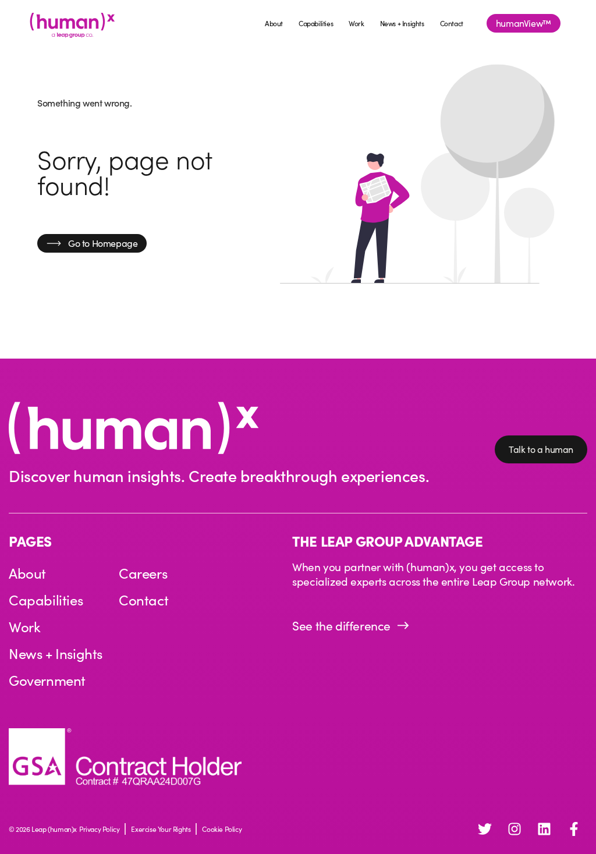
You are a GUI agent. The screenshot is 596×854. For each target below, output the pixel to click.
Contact (451, 23)
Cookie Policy (222, 829)
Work (356, 23)
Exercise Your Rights (160, 829)
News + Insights (402, 23)
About (274, 23)
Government (47, 680)
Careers (143, 573)
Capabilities (316, 23)
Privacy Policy (99, 829)
